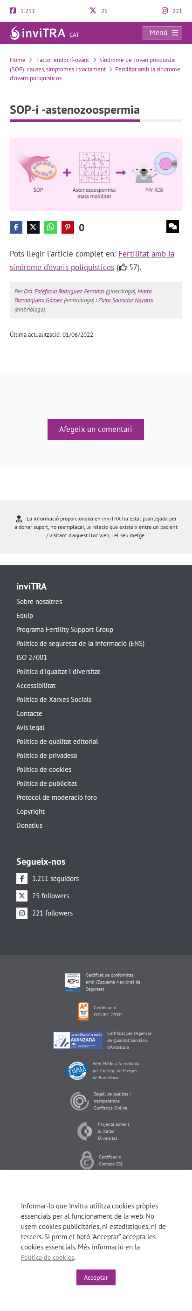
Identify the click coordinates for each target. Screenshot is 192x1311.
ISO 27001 (31, 657)
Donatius (29, 825)
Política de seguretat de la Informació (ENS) (80, 643)
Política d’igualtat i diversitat (58, 671)
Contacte (29, 713)
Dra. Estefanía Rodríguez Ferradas (64, 291)
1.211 (27, 11)
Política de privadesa (46, 755)
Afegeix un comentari (95, 429)
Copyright (30, 811)
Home (18, 60)
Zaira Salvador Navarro (125, 300)
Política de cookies (43, 769)
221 (176, 11)
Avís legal (30, 727)
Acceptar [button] (96, 1277)
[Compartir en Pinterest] (68, 227)
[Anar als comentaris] (172, 226)
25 (104, 11)
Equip (24, 615)
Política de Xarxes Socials (53, 699)
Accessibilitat (35, 685)
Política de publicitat (46, 783)
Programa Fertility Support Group (64, 629)
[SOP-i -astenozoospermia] (96, 174)
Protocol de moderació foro (56, 797)
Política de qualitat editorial (57, 741)
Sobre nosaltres (39, 601)
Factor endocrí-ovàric (62, 60)
